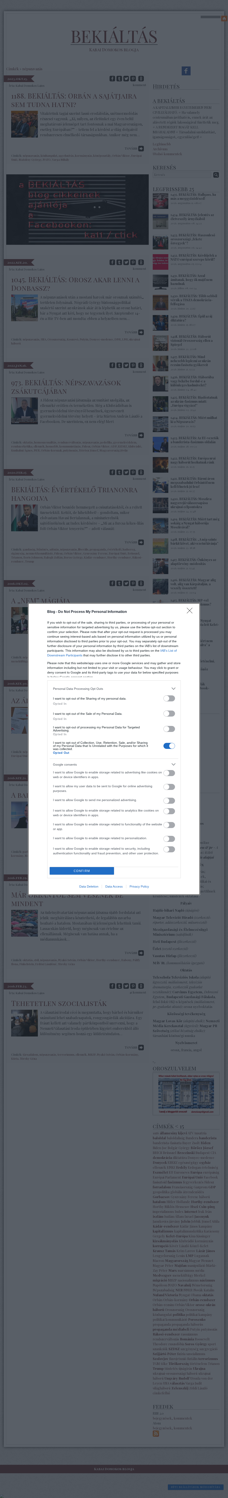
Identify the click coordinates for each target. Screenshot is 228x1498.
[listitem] (114, 688)
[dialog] (114, 749)
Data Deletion (88, 886)
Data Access (114, 886)
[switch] (169, 698)
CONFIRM (82, 871)
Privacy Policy (139, 886)
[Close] (191, 612)
